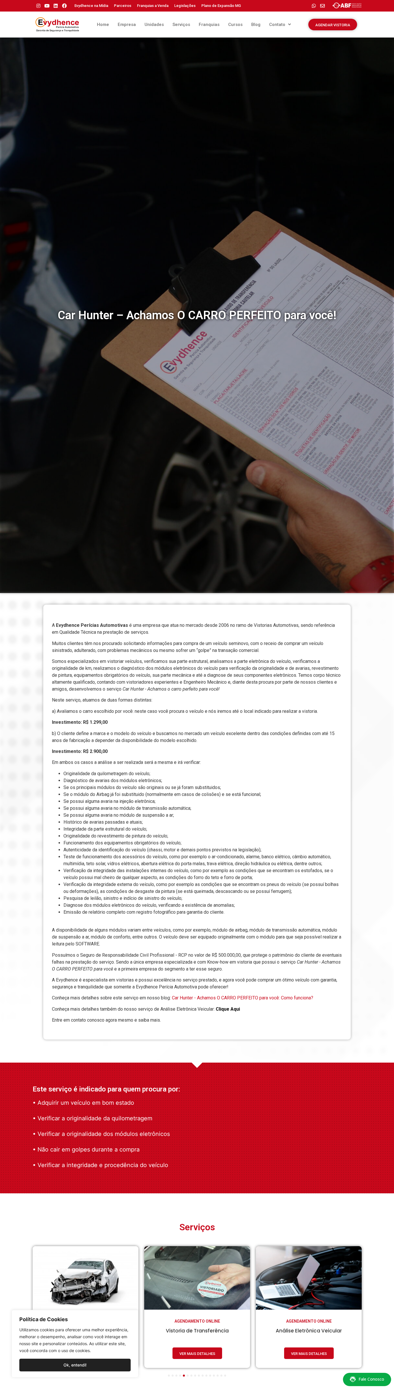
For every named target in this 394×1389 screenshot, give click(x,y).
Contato (277, 24)
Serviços (181, 24)
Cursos (235, 24)
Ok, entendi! (75, 1364)
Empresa (127, 24)
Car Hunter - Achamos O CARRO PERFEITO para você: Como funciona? (242, 998)
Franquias (209, 24)
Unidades (154, 24)
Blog (255, 24)
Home (103, 24)
